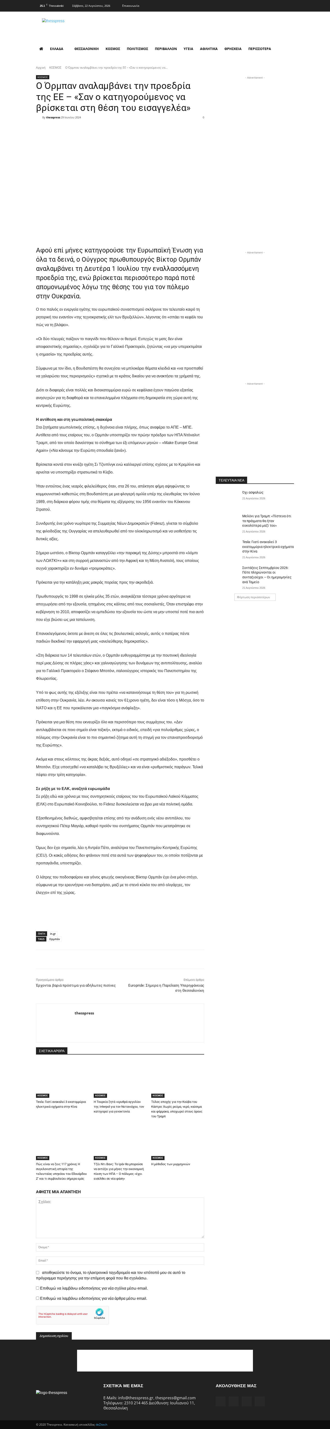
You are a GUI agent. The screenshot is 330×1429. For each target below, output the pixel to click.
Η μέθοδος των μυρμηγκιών (170, 1164)
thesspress (53, 117)
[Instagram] (271, 5)
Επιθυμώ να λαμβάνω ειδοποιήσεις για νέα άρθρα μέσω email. (93, 1298)
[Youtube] (290, 5)
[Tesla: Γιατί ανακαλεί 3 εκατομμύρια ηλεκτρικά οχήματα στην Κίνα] (62, 1079)
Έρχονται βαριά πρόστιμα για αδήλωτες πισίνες (76, 985)
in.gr (53, 933)
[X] (280, 5)
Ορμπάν (54, 939)
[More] (151, 126)
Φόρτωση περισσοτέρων (253, 597)
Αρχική (40, 67)
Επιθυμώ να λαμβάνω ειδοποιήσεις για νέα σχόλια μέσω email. (94, 1288)
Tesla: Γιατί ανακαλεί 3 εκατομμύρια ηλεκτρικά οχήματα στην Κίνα (268, 546)
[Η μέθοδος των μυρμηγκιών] (177, 1141)
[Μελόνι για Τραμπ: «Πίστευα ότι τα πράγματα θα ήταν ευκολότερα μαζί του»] (227, 522)
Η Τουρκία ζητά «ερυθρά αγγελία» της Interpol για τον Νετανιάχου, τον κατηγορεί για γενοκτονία (119, 1106)
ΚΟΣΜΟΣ (55, 67)
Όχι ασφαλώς (253, 492)
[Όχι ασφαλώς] (227, 498)
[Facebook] (261, 5)
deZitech (101, 1424)
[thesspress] (78, 26)
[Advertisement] (255, 110)
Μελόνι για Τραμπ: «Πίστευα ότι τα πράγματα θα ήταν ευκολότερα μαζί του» (266, 520)
